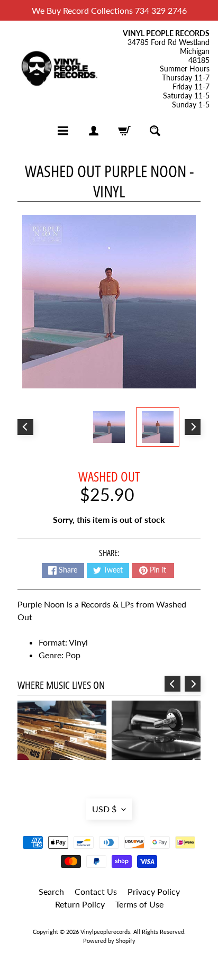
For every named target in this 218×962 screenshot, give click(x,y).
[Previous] (25, 427)
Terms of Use (139, 904)
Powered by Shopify (109, 940)
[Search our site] (155, 130)
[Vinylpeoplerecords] (58, 69)
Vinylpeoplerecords (105, 931)
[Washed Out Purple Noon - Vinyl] (157, 427)
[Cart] (124, 130)
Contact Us (96, 891)
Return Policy (80, 904)
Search (51, 891)
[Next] (193, 427)
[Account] (93, 130)
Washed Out (109, 476)
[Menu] (63, 130)
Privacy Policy (154, 891)
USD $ (104, 809)
